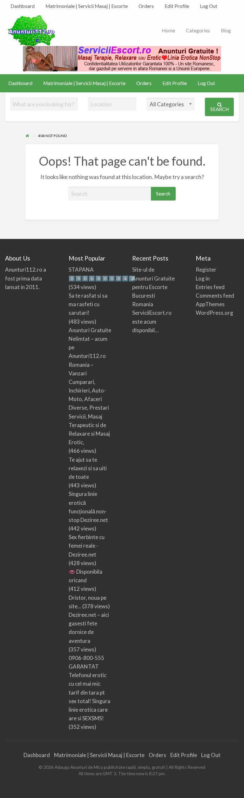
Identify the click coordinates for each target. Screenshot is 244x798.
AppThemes (210, 304)
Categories (198, 30)
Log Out (208, 6)
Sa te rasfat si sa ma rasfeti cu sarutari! (88, 304)
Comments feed (215, 295)
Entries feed (210, 287)
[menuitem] (22, 6)
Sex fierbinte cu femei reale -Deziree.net (87, 545)
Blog (226, 30)
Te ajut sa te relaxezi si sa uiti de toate (88, 468)
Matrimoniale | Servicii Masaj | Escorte (86, 6)
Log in (203, 278)
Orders (146, 6)
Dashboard (22, 6)
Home (168, 30)
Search (219, 109)
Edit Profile (177, 6)
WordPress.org (214, 312)
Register (206, 269)
